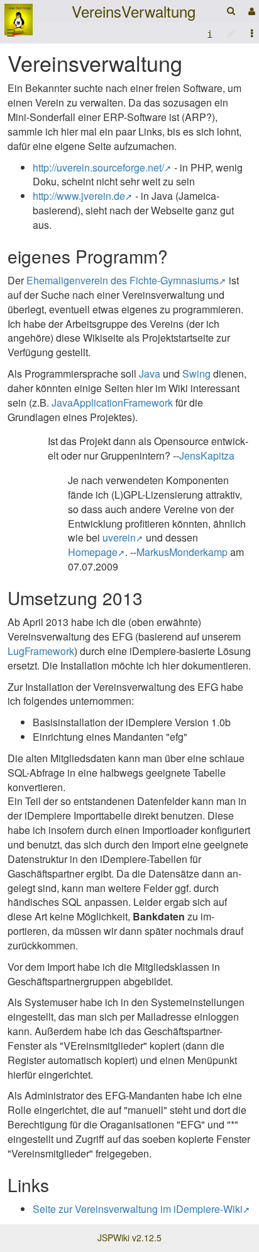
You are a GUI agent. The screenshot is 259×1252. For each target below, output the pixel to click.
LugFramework (41, 651)
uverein (119, 537)
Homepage (93, 552)
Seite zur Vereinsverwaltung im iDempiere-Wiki (138, 1209)
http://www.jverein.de (79, 195)
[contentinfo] (210, 33)
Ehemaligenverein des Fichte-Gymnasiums (122, 280)
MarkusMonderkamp (182, 552)
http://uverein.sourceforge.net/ (98, 167)
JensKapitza (206, 455)
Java (149, 373)
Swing (196, 373)
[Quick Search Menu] (231, 10)
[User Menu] (250, 11)
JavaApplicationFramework (112, 402)
